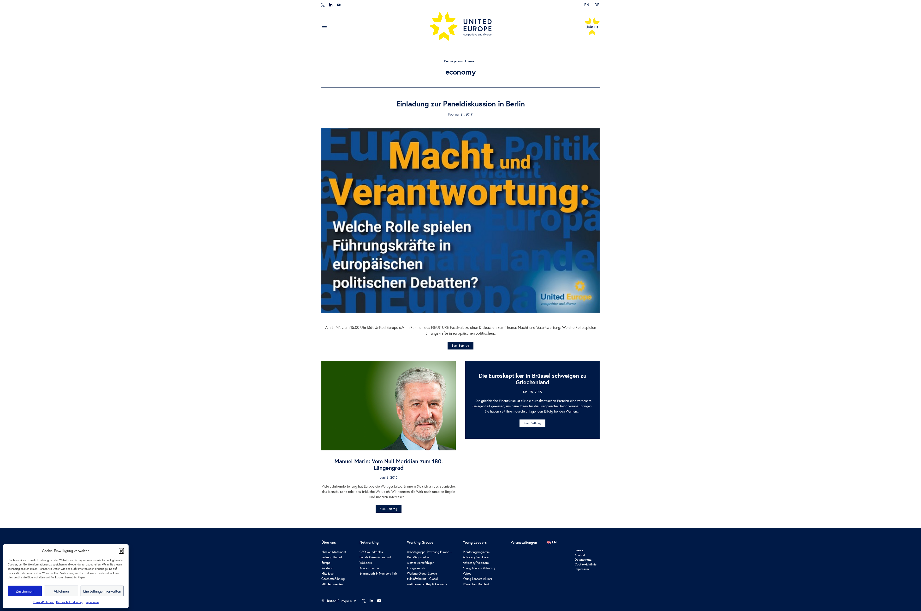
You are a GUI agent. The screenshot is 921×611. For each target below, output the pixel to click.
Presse (579, 550)
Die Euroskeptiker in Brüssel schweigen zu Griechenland (532, 379)
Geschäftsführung (333, 579)
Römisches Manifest (476, 584)
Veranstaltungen (524, 542)
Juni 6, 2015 (388, 477)
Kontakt (580, 555)
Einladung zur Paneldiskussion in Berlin (460, 104)
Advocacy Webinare (476, 563)
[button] (121, 550)
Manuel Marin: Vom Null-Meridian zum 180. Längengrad (388, 464)
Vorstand (327, 568)
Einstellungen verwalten (102, 591)
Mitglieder (328, 573)
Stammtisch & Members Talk (378, 573)
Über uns (328, 542)
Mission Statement (333, 552)
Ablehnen (61, 591)
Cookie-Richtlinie (43, 602)
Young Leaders (475, 542)
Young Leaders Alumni (477, 579)
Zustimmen (25, 591)
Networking (369, 542)
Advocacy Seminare (476, 557)
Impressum (92, 602)
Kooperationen (369, 568)
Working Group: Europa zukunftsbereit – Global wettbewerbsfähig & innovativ (427, 578)
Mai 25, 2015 (532, 392)
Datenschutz (583, 560)
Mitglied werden (332, 584)
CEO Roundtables (371, 552)
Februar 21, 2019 (460, 114)
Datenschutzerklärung (69, 602)
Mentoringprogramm (476, 552)
